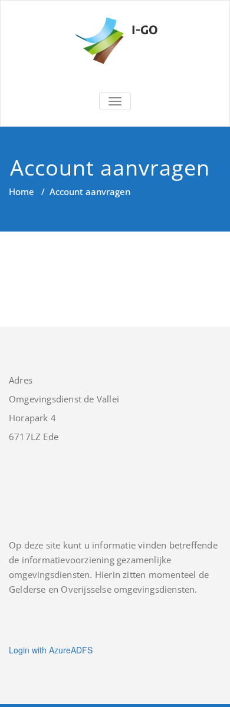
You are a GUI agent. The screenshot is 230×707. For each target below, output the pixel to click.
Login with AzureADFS (51, 650)
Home (21, 191)
